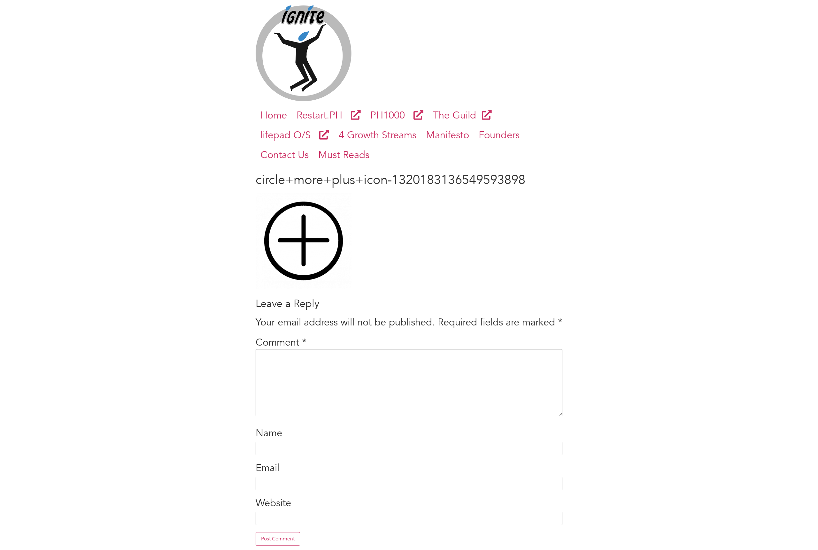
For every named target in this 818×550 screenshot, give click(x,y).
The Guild (457, 115)
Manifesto (447, 135)
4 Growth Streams (377, 135)
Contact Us (284, 155)
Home (273, 115)
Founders (499, 135)
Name (269, 433)
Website (273, 503)
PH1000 (391, 115)
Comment (281, 343)
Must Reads (343, 155)
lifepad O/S (289, 135)
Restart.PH (324, 115)
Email (267, 468)
